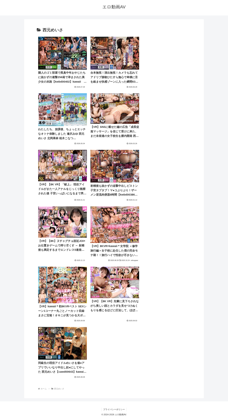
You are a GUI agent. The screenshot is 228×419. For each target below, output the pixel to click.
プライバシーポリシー (114, 409)
